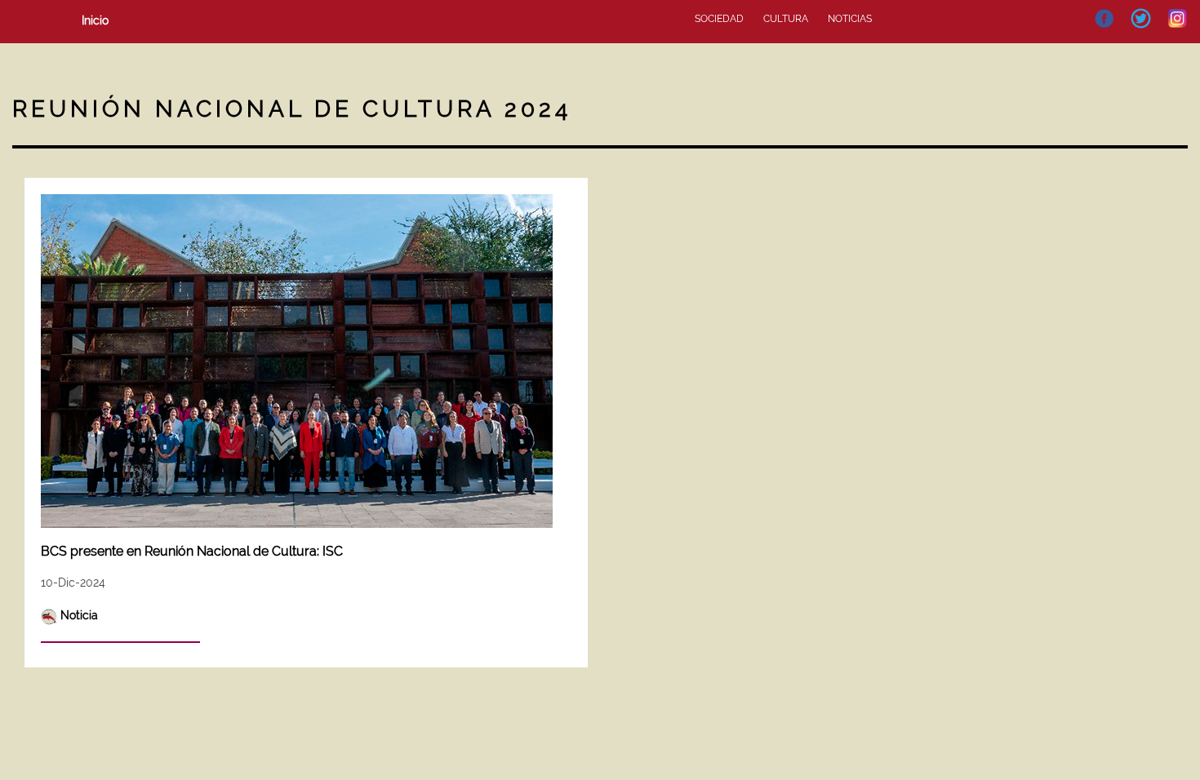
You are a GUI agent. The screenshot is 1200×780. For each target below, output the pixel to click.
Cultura (785, 18)
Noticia (79, 615)
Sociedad (719, 18)
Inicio (95, 20)
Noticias (850, 18)
